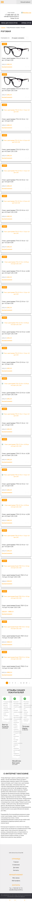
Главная (3, 27)
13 (26, 683)
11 (21, 683)
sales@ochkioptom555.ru (11, 16)
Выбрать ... (29, 67)
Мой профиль (16, 880)
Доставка (16, 867)
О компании (16, 864)
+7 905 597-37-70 (12, 15)
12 (23, 683)
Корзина (24, 900)
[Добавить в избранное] (27, 66)
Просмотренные (18, 900)
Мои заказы (16, 878)
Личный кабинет (25, 2)
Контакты (16, 870)
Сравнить (25, 67)
